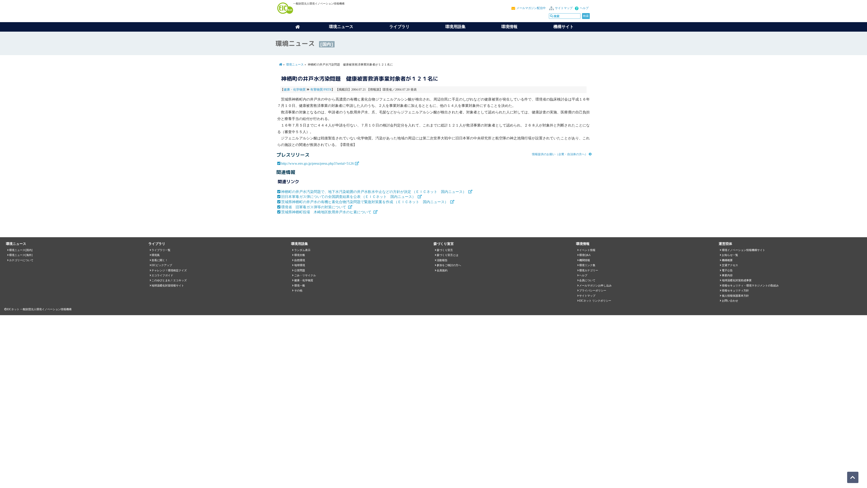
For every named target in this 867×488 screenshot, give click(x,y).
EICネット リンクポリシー (595, 300)
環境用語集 (455, 26)
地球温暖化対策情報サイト (167, 285)
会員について (587, 280)
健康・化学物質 (295, 89)
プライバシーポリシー (592, 290)
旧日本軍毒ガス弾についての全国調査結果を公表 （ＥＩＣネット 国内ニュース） (349, 197)
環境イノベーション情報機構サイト (743, 250)
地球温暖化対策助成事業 (737, 280)
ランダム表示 (302, 250)
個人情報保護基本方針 (735, 295)
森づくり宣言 (445, 250)
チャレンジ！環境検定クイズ (169, 270)
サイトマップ (564, 8)
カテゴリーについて (21, 260)
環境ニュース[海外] (21, 255)
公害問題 (299, 270)
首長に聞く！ (159, 260)
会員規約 (442, 270)
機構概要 (727, 260)
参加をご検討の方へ (449, 265)
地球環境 (299, 265)
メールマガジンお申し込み (595, 285)
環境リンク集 (587, 265)
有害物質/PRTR (320, 89)
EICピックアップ (161, 265)
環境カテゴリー (588, 270)
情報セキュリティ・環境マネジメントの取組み (750, 285)
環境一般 (299, 285)
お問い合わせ (730, 300)
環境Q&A (585, 255)
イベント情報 (587, 250)
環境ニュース (295, 64)
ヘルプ (584, 8)
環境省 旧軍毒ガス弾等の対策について (314, 207)
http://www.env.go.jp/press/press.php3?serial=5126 (317, 163)
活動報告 (442, 260)
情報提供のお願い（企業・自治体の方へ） (560, 154)
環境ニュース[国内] (21, 250)
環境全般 (299, 255)
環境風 (155, 255)
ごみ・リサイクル (305, 275)
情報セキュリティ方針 (735, 290)
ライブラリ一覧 (160, 250)
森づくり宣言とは (447, 255)
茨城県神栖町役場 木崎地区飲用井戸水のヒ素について (326, 212)
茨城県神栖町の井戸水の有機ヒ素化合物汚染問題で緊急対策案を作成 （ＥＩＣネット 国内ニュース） (365, 202)
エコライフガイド (162, 275)
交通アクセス (730, 265)
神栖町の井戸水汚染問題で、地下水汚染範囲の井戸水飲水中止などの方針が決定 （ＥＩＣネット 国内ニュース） (374, 192)
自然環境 (299, 260)
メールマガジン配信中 (531, 8)
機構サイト (563, 26)
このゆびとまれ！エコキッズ (169, 280)
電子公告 (727, 270)
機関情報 (584, 260)
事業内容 (727, 275)
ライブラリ (399, 26)
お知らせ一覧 (730, 255)
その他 (298, 290)
